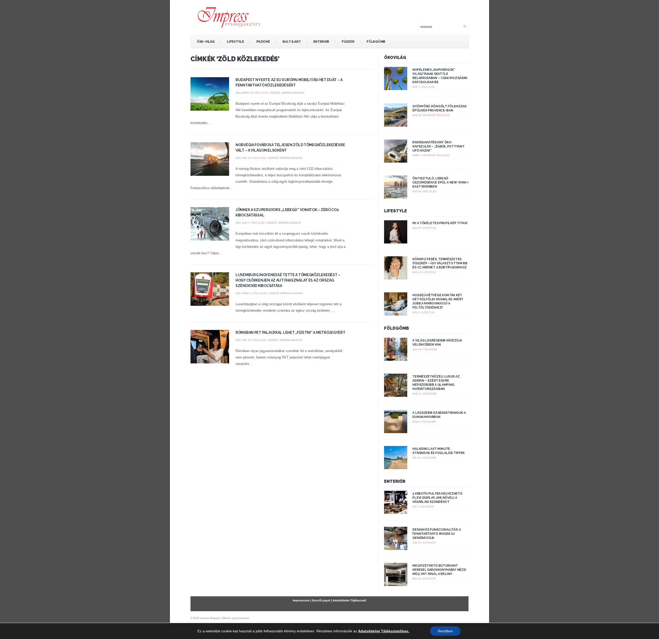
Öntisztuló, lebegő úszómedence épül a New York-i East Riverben (440, 182)
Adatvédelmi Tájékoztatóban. (383, 631)
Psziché (263, 41)
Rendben (445, 631)
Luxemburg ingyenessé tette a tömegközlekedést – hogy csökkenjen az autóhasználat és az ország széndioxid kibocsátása (288, 280)
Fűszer (348, 41)
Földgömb (376, 41)
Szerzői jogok (321, 600)
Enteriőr (321, 41)
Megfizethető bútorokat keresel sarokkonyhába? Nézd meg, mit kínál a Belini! (439, 570)
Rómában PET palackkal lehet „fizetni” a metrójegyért (290, 332)
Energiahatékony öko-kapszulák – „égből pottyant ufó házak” (438, 146)
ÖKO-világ (205, 41)
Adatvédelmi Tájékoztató (349, 600)
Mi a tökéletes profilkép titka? (440, 223)
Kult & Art (291, 41)
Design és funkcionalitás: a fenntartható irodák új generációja (436, 534)
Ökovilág (395, 57)
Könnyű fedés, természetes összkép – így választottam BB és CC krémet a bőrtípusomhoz (439, 263)
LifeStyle (235, 41)
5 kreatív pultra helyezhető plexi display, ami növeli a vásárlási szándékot (437, 498)
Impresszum (301, 600)
